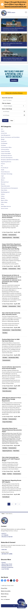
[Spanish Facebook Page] (5, 580)
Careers (4, 562)
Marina (2, 180)
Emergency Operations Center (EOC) (9, 159)
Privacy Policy (4, 588)
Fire (2, 165)
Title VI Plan (3, 596)
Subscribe (4, 549)
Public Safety (4, 202)
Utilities (3, 194)
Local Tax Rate (5, 569)
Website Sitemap (4, 594)
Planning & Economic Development (9, 188)
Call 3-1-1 (4, 533)
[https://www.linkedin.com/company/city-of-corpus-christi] (14, 580)
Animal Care (4, 133)
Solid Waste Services (6, 206)
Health (2, 170)
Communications (12, 235)
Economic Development (6, 157)
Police (19, 268)
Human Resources (5, 172)
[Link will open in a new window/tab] (2, 580)
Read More (14, 80)
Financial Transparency (7, 567)
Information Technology (6, 174)
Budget (4, 474)
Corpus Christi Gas (5, 151)
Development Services (6, 155)
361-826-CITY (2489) (7, 554)
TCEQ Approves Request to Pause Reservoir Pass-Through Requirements (11, 399)
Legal (2, 176)
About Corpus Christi (7, 564)
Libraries (3, 178)
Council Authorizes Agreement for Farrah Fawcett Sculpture (11, 367)
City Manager (4, 143)
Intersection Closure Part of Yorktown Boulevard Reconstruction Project (12, 430)
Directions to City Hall (7, 536)
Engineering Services (7, 237)
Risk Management (5, 192)
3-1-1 (2, 129)
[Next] (19, 504)
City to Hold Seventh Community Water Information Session (11, 313)
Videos (2, 196)
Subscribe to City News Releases (14, 93)
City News (5, 235)
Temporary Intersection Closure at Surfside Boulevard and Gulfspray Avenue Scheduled (11, 216)
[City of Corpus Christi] (8, 13)
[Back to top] (14, 605)
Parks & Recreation (7, 391)
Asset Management (5, 135)
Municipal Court (5, 182)
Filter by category (6, 103)
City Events (3, 141)
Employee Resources (7, 565)
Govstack (8, 599)
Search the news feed (7, 97)
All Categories (6, 126)
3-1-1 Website (5, 535)
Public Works (16, 237)
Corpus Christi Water (16, 330)
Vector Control (4, 208)
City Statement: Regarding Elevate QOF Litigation (11, 481)
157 (15, 504)
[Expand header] (26, 12)
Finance (3, 163)
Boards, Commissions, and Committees (10, 137)
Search (5, 120)
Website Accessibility (5, 591)
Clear (11, 120)
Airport (2, 131)
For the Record (6, 497)
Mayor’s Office (4, 200)
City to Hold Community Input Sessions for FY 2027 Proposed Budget (11, 459)
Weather (3, 198)
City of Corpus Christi (8, 232)
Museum (3, 184)
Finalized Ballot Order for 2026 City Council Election (10, 340)
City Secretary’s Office (13, 357)
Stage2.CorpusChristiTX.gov (15, 6)
